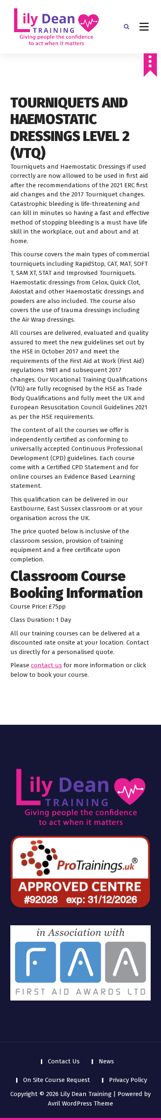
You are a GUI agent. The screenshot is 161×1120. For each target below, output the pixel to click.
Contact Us (64, 1061)
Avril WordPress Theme (80, 1103)
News (106, 1061)
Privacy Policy (128, 1080)
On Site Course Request (56, 1080)
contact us (46, 665)
